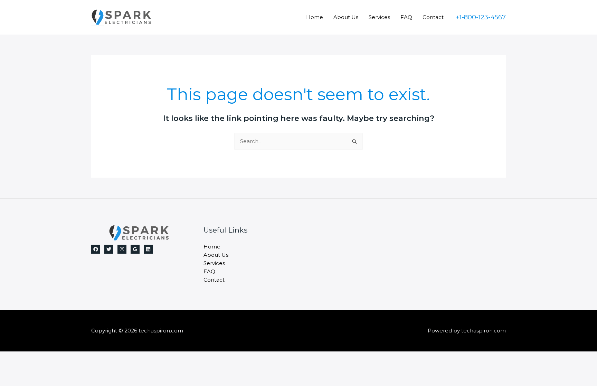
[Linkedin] (148, 249)
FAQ (406, 17)
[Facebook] (95, 249)
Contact (433, 17)
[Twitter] (108, 249)
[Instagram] (121, 249)
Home (314, 17)
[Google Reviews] (135, 249)
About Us (345, 17)
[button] (481, 17)
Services (379, 17)
